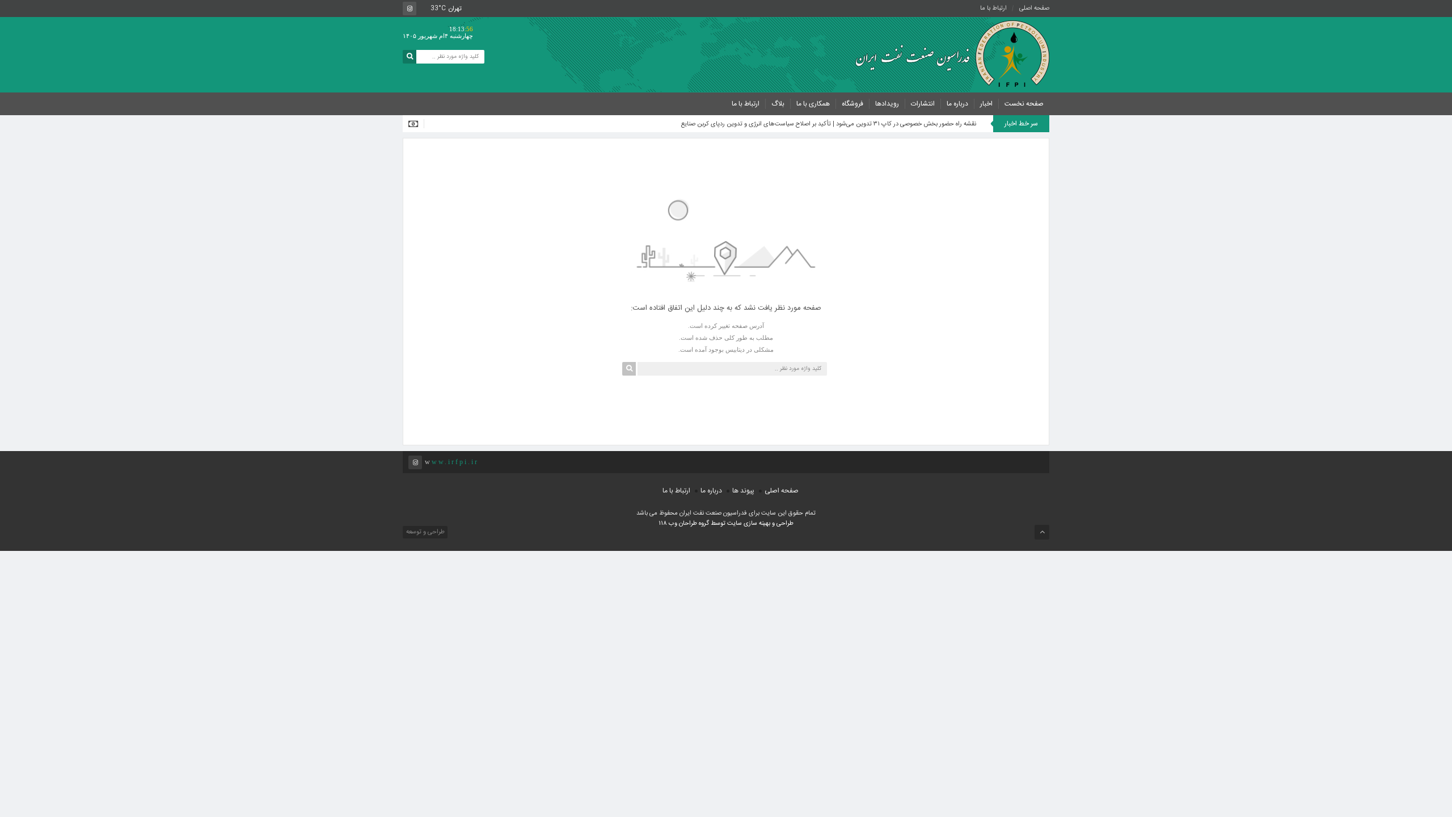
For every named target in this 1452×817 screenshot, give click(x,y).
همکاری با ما (813, 104)
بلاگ (777, 104)
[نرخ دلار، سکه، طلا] (416, 123)
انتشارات (923, 104)
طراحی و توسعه (424, 532)
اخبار (986, 104)
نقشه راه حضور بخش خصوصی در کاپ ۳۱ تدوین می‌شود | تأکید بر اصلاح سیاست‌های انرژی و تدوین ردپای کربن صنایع (828, 124)
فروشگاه (852, 104)
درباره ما (957, 104)
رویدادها (887, 104)
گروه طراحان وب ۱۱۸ (685, 524)
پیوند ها (743, 490)
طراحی (784, 524)
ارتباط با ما (993, 8)
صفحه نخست (1024, 104)
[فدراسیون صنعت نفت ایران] (947, 54)
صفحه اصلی (1034, 8)
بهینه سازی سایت (748, 524)
